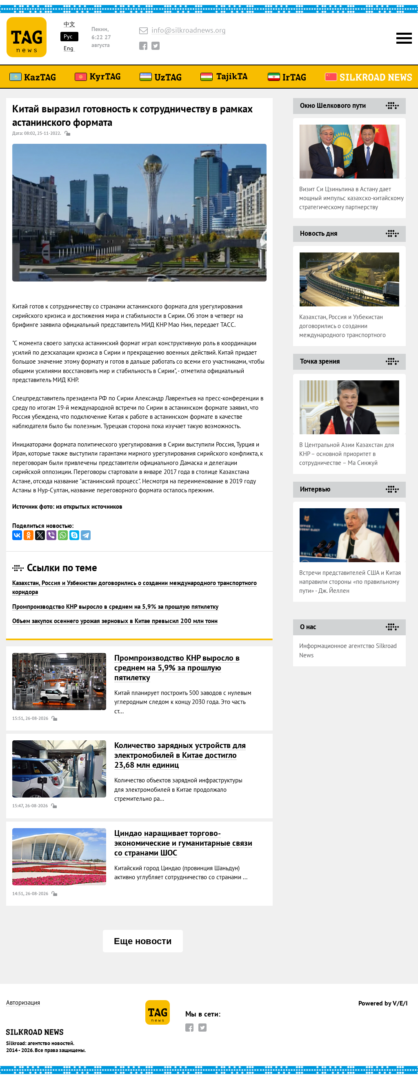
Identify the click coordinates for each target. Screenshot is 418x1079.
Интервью (315, 489)
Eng (68, 48)
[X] (40, 535)
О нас (308, 626)
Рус (68, 36)
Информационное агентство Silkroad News (348, 650)
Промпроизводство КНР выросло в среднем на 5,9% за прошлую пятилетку (115, 606)
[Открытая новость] (59, 681)
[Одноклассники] (28, 535)
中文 (69, 24)
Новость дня (319, 233)
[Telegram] (86, 535)
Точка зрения (320, 361)
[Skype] (74, 535)
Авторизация (23, 1002)
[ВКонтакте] (17, 535)
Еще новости (143, 941)
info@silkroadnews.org (188, 30)
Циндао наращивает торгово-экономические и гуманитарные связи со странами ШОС (183, 843)
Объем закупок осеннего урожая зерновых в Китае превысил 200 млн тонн (115, 621)
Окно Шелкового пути (333, 105)
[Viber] (51, 535)
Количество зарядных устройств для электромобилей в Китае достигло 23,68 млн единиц (180, 755)
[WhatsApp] (63, 535)
